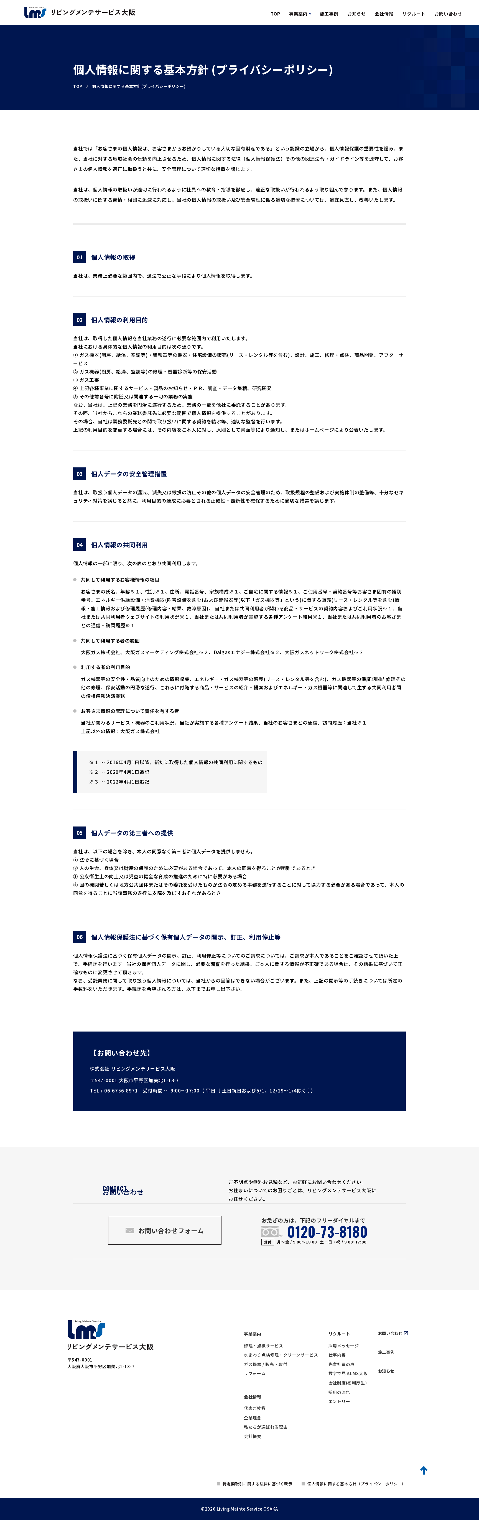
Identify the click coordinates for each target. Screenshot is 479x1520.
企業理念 (252, 1418)
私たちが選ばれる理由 (266, 1427)
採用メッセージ (343, 1345)
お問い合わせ (390, 1333)
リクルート (339, 1334)
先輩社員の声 (341, 1364)
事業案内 (252, 1334)
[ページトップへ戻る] (424, 1470)
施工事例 (386, 1352)
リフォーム (255, 1373)
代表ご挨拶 (255, 1408)
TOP (77, 86)
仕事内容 (337, 1355)
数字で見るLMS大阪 (348, 1373)
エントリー (339, 1401)
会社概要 (252, 1436)
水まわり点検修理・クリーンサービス (281, 1355)
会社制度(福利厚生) (347, 1383)
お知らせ (386, 1371)
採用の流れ (339, 1392)
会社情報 (252, 1396)
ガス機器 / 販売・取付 (265, 1364)
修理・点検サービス (263, 1345)
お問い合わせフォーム (171, 1230)
